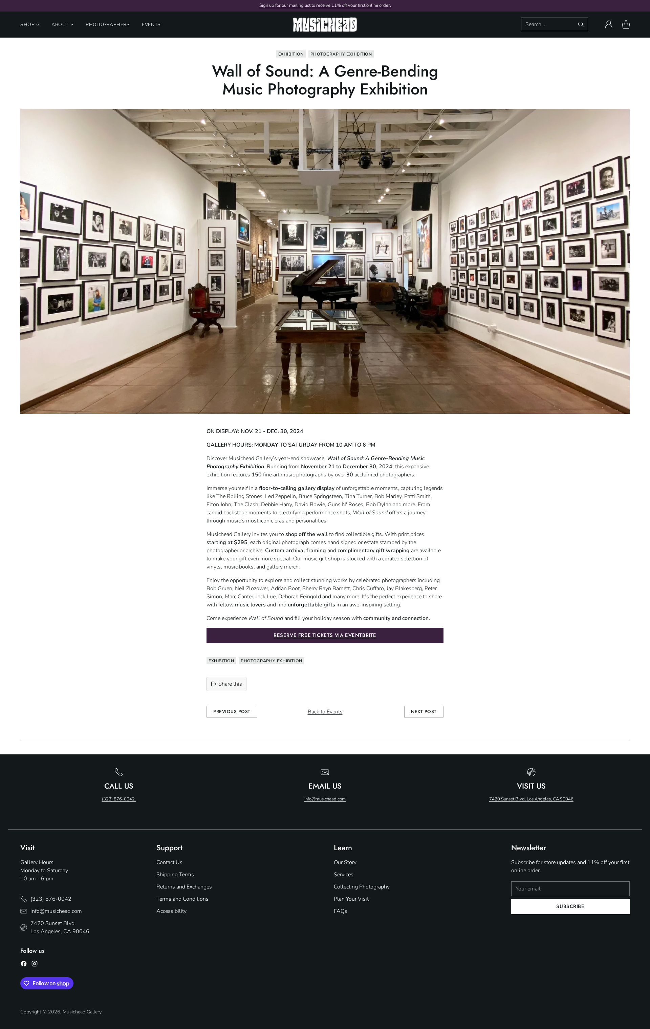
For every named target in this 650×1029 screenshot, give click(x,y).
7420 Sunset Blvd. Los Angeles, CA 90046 (59, 927)
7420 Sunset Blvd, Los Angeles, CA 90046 (531, 799)
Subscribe (570, 906)
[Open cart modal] (626, 24)
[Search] (580, 24)
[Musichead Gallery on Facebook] (24, 965)
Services (343, 874)
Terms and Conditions (182, 899)
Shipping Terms (175, 874)
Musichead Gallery (82, 1012)
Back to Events (325, 711)
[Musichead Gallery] (325, 24)
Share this (230, 684)
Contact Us (169, 862)
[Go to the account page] (608, 24)
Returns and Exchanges (184, 887)
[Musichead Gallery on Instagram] (34, 965)
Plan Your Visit (351, 899)
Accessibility (171, 911)
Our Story (345, 862)
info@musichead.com (325, 799)
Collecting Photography (362, 887)
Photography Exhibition (341, 54)
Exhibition (291, 54)
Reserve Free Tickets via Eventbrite (325, 635)
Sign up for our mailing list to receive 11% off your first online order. (325, 5)
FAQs (340, 911)
